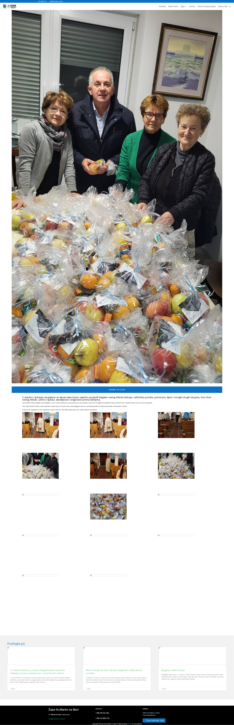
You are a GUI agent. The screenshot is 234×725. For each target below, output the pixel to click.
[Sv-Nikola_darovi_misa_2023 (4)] (117, 425)
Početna (162, 7)
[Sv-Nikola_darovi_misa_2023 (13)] (117, 547)
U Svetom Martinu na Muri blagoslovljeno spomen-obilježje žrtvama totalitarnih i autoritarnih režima (41, 668)
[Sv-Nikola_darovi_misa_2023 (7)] (117, 466)
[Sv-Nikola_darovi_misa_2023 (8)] (185, 466)
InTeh (129, 724)
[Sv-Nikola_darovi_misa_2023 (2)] (117, 587)
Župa (183, 7)
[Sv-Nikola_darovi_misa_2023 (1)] (49, 587)
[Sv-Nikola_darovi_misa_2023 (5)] (185, 425)
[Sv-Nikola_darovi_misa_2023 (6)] (49, 466)
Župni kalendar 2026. (155, 720)
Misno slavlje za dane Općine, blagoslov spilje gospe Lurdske (117, 668)
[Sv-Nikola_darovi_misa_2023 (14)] (185, 547)
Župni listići (173, 7)
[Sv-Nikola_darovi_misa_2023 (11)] (185, 507)
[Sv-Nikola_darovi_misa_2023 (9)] (49, 507)
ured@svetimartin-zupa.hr (56, 719)
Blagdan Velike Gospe (193, 668)
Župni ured (222, 7)
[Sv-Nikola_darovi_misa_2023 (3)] (49, 425)
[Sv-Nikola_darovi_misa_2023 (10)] (117, 507)
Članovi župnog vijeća (206, 7)
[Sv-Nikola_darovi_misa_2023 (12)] (49, 547)
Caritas (192, 7)
